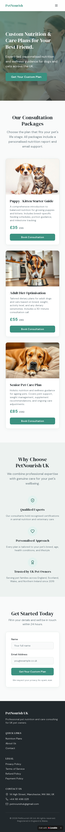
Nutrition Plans (14, 738)
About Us (11, 743)
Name (14, 639)
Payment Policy (14, 778)
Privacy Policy (13, 764)
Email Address (19, 654)
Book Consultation (32, 237)
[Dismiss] (61, 828)
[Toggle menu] (56, 5)
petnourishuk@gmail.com (24, 803)
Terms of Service (15, 768)
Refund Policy (13, 773)
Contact (10, 748)
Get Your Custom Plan (26, 77)
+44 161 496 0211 (19, 799)
